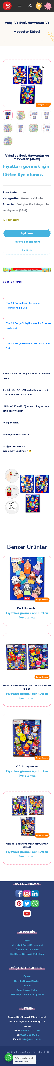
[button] (43, 67)
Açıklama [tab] (27, 233)
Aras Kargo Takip (27, 989)
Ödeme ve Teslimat (27, 949)
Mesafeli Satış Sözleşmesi (27, 945)
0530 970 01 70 (30, 1030)
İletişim (27, 985)
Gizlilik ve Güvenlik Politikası (27, 953)
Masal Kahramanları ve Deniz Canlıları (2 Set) (27, 687)
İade (27, 940)
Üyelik (27, 976)
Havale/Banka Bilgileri (27, 980)
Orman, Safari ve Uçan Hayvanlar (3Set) (27, 845)
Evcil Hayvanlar (27, 608)
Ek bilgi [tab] (27, 250)
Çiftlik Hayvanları (27, 766)
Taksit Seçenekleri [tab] (27, 241)
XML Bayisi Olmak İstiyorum (27, 994)
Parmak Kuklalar (32, 198)
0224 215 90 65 (29, 1034)
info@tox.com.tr (31, 1039)
